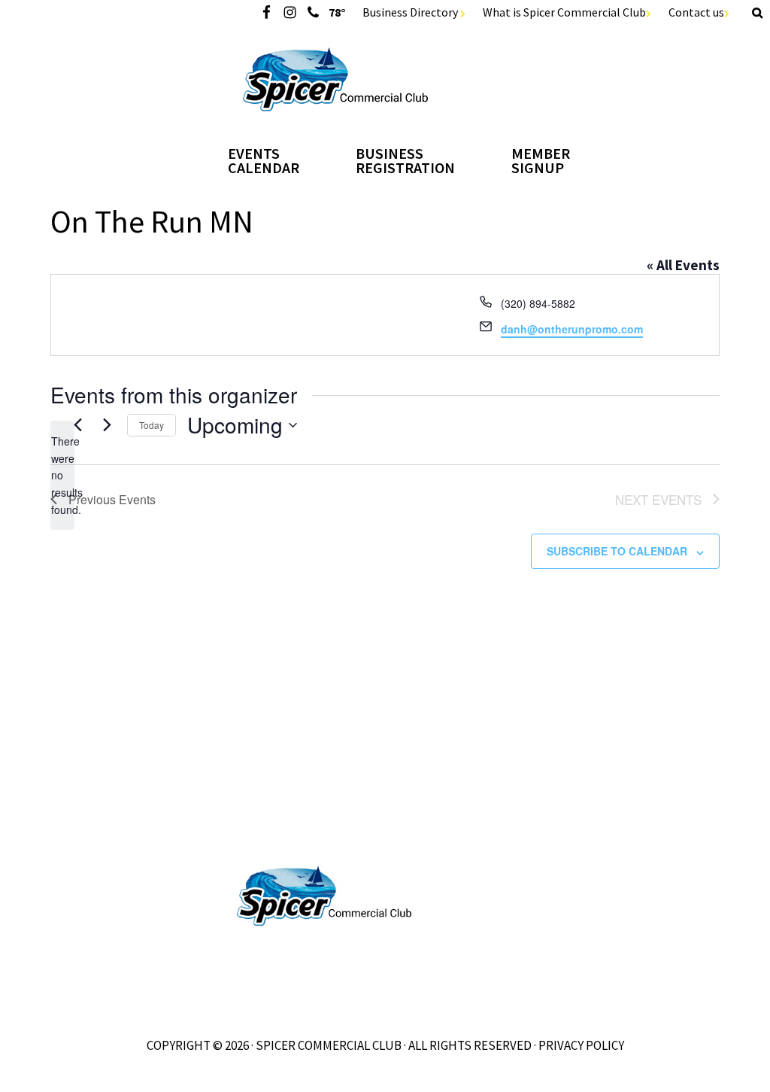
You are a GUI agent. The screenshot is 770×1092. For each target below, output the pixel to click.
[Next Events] (107, 425)
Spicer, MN (385, 79)
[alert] (62, 475)
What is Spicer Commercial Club (564, 12)
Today (151, 424)
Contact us (696, 12)
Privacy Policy (581, 1045)
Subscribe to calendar (617, 550)
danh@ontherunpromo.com (572, 328)
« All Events (683, 265)
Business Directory (411, 12)
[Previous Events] (77, 425)
